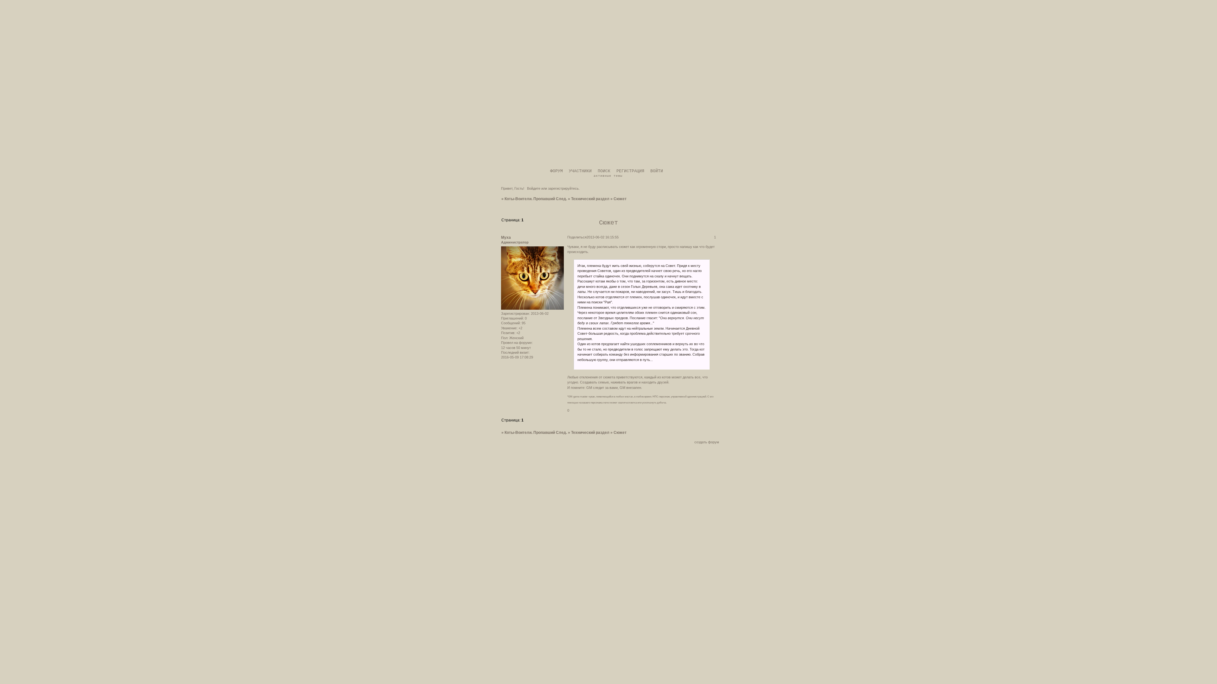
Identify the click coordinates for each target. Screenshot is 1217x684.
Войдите (533, 188)
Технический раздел (590, 199)
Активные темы (608, 176)
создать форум (706, 442)
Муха (506, 237)
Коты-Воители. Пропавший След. (536, 199)
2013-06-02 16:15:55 (603, 237)
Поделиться (577, 237)
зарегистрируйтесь (563, 188)
